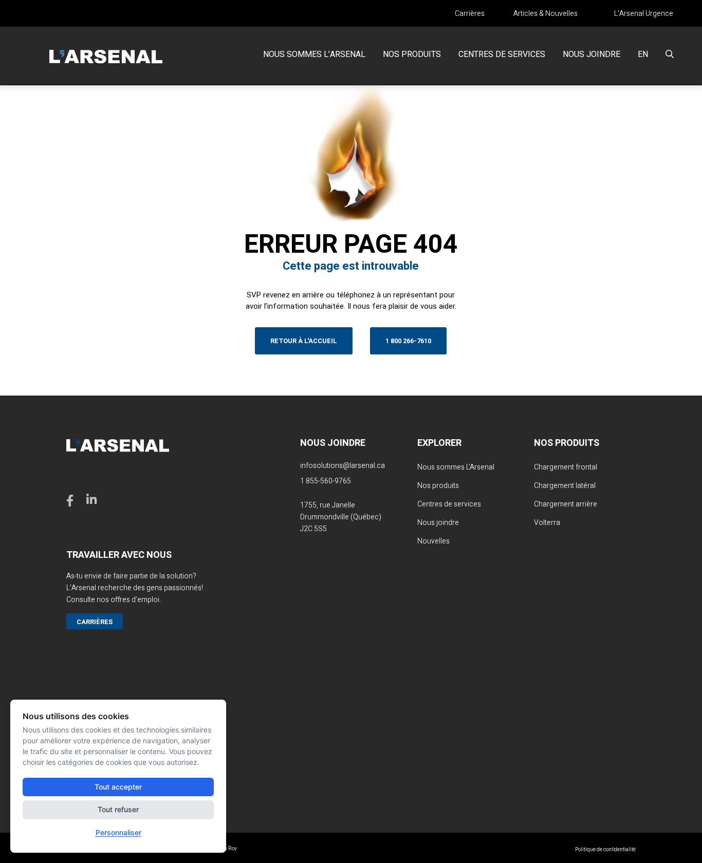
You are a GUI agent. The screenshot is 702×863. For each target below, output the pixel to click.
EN (643, 54)
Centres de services (501, 54)
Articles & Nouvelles (545, 13)
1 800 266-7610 (408, 341)
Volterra (547, 522)
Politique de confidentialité (605, 849)
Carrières (470, 13)
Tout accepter (118, 786)
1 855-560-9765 (325, 481)
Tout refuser (118, 809)
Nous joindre (591, 54)
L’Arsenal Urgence (643, 13)
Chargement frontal (565, 467)
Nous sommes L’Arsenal (314, 54)
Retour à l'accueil (303, 341)
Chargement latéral (565, 485)
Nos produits (412, 54)
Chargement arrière (565, 504)
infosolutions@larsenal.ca (342, 465)
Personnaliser (118, 832)
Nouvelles (433, 541)
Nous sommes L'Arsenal (455, 467)
